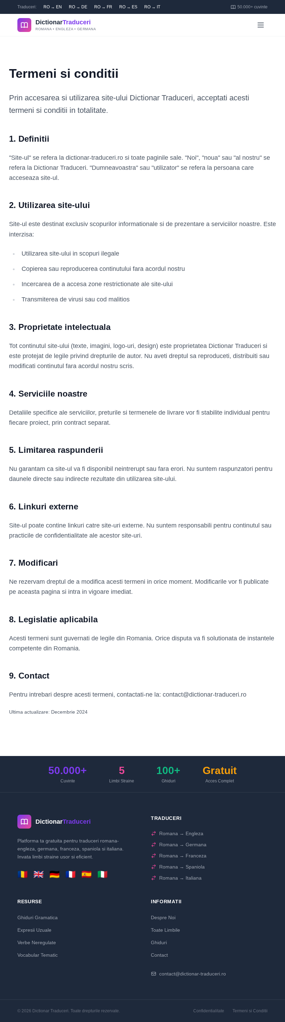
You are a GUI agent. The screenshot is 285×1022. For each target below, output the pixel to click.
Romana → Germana (182, 844)
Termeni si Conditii (250, 1010)
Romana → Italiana (180, 878)
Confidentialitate (208, 1010)
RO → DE (78, 7)
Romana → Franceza (182, 855)
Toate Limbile (165, 930)
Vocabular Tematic (37, 955)
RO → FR (103, 7)
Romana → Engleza (181, 833)
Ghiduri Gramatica (37, 917)
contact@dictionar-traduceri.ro (192, 974)
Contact (159, 955)
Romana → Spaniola (182, 867)
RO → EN (52, 7)
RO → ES (128, 7)
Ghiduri (159, 942)
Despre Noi (163, 917)
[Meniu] (261, 25)
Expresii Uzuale (34, 930)
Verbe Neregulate (36, 942)
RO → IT (152, 7)
